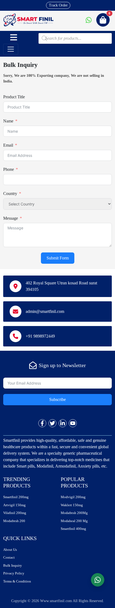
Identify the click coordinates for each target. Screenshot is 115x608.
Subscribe (57, 399)
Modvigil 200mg (73, 497)
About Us (10, 550)
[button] (14, 37)
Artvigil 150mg (14, 505)
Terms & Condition (17, 581)
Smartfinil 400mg (73, 529)
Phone (8, 169)
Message (10, 218)
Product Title (14, 97)
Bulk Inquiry (12, 565)
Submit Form (58, 258)
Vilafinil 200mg (14, 513)
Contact (9, 557)
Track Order (58, 5)
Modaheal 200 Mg (74, 521)
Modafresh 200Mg (74, 513)
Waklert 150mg (72, 505)
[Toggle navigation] (10, 49)
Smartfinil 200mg (16, 497)
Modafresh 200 (14, 521)
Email (8, 145)
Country (10, 193)
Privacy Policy (13, 573)
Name (8, 121)
